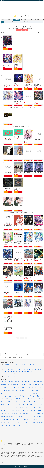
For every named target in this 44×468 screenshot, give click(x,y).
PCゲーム (40, 404)
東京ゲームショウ (3, 410)
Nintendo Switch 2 (38, 23)
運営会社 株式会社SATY (25, 466)
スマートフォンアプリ (24, 387)
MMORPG (5, 413)
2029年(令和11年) (24, 371)
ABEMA (41, 384)
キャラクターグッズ (23, 384)
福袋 (42, 398)
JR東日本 (30, 419)
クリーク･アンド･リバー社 (37, 387)
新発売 (20, 398)
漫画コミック (14, 21)
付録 (19, 425)
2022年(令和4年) (24, 369)
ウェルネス (5, 425)
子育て (8, 399)
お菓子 (18, 393)
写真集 (16, 401)
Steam (38, 381)
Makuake (24, 413)
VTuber (19, 381)
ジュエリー (29, 401)
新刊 (32, 387)
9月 (26, 32)
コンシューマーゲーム (28, 396)
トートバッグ (30, 398)
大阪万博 (38, 396)
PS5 (30, 413)
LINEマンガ (29, 416)
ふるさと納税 (11, 402)
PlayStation (7, 419)
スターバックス (3, 419)
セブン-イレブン (3, 422)
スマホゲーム (15, 381)
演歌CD (27, 23)
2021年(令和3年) (18, 369)
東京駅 (41, 399)
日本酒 (23, 390)
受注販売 (34, 422)
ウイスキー (13, 398)
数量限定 (41, 381)
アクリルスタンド (8, 398)
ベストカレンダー (3, 0)
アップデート (3, 398)
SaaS (18, 401)
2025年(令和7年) (40, 369)
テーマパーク (22, 393)
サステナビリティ (36, 404)
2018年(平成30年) (14, 373)
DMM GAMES (3, 390)
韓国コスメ (2, 395)
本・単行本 (18, 21)
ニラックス (20, 419)
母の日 (12, 387)
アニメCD (23, 23)
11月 (31, 32)
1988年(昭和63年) (14, 376)
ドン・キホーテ (12, 404)
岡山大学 (29, 390)
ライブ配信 (22, 396)
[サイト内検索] (29, 16)
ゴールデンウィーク (7, 395)
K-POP (38, 384)
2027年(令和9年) (13, 371)
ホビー (22, 21)
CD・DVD (6, 21)
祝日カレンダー (23, 19)
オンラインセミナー (9, 384)
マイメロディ (33, 410)
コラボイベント (14, 393)
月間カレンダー (17, 19)
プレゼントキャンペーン (18, 410)
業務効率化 (2, 401)
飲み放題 (2, 413)
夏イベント (8, 387)
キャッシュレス (3, 402)
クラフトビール (23, 402)
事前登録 (24, 419)
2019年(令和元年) (7, 369)
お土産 (26, 390)
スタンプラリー (25, 392)
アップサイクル (10, 425)
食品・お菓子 (6, 396)
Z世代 (33, 396)
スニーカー (16, 419)
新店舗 (34, 393)
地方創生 (2, 396)
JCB (37, 422)
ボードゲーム (15, 413)
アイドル (9, 390)
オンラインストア (26, 407)
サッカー (39, 398)
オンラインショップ (24, 398)
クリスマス (26, 393)
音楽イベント (22, 404)
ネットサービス (6, 393)
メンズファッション (3, 387)
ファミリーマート (3, 384)
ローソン (2, 399)
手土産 (7, 407)
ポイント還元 (20, 413)
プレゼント (34, 381)
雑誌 (25, 21)
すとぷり (22, 416)
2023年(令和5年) (29, 369)
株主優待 (11, 399)
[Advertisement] (22, 7)
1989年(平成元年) (7, 373)
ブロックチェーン (35, 419)
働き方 (39, 422)
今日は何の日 (3, 19)
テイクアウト (18, 387)
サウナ (2, 425)
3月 (40, 32)
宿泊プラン (24, 410)
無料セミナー (28, 410)
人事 (40, 395)
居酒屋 (10, 393)
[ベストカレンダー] (21, 16)
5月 (18, 364)
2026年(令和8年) (7, 364)
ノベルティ (19, 390)
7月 (22, 364)
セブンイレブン (14, 396)
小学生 (42, 413)
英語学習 (8, 410)
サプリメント (33, 413)
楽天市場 (10, 105)
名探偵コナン (18, 402)
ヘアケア (29, 387)
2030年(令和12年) (29, 371)
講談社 (2, 393)
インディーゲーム (32, 399)
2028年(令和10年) (18, 371)
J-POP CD (9, 23)
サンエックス (25, 401)
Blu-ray (21, 425)
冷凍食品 (39, 410)
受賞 (37, 416)
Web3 (27, 402)
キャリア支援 (17, 422)
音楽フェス (33, 401)
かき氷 (6, 401)
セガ (5, 399)
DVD (30, 23)
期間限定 (2, 381)
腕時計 (40, 416)
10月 (28, 32)
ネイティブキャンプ (12, 407)
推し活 (38, 395)
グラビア (19, 399)
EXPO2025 (39, 407)
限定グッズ (18, 384)
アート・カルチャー (34, 407)
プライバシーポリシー (18, 466)
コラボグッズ (27, 404)
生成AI (33, 384)
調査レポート (13, 416)
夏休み (36, 384)
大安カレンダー (30, 19)
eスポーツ (14, 384)
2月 (38, 32)
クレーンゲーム (22, 422)
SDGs (15, 387)
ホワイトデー (30, 422)
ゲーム (10, 21)
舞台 (42, 422)
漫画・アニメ (13, 395)
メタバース (37, 399)
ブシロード (13, 422)
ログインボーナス (3, 404)
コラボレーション (33, 392)
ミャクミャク (38, 413)
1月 (11, 364)
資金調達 (31, 404)
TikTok (21, 401)
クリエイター (3, 416)
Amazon (6, 105)
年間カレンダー (10, 19)
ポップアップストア (32, 395)
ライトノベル (12, 410)
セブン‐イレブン (22, 395)
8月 (24, 32)
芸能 (12, 413)
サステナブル (37, 390)
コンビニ (22, 381)
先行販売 (7, 416)
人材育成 (41, 392)
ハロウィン (18, 396)
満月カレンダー (37, 19)
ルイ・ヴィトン (34, 416)
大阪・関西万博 (27, 381)
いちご (17, 392)
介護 (27, 419)
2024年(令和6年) (34, 369)
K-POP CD (12, 23)
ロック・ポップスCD (18, 23)
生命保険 (25, 416)
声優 (6, 390)
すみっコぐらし (31, 402)
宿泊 (9, 416)
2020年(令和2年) (13, 369)
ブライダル (17, 395)
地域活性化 (8, 392)
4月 (42, 32)
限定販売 (27, 413)
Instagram (37, 401)
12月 (33, 32)
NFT (30, 407)
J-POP (14, 402)
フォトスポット (8, 422)
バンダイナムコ (18, 404)
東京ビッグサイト (3, 392)
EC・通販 (21, 407)
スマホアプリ (17, 407)
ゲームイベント (35, 398)
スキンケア (5, 381)
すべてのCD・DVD (3, 23)
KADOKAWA (29, 384)
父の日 (10, 396)
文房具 (26, 422)
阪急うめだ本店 (15, 399)
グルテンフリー (12, 419)
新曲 (36, 410)
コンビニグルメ (15, 425)
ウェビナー (20, 392)
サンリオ (31, 381)
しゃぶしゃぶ (18, 416)
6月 (20, 364)
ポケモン (16, 390)
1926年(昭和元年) (7, 376)
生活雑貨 (17, 398)
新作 (12, 381)
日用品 (28, 399)
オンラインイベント (36, 402)
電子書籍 (12, 390)
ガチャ (29, 392)
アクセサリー (38, 393)
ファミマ (9, 413)
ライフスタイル (3, 407)
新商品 (9, 381)
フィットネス (30, 393)
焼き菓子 (9, 401)
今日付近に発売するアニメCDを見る (22, 30)
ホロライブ (12, 401)
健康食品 (8, 404)
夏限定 (12, 392)
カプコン (32, 390)
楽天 (35, 396)
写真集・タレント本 (29, 21)
